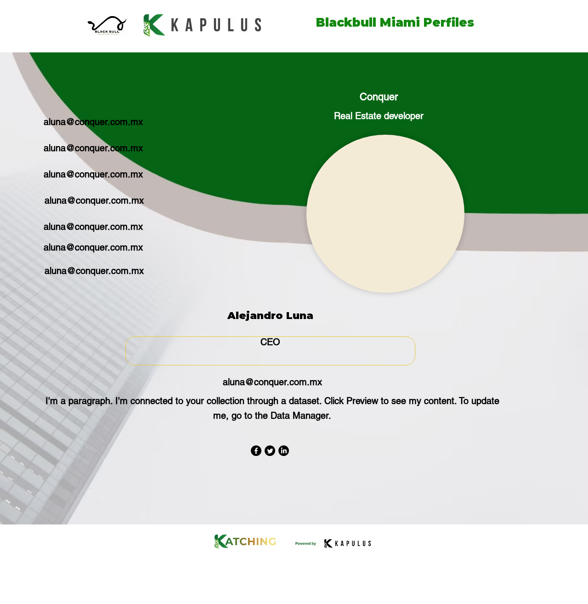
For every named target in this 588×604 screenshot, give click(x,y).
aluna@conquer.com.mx (93, 121)
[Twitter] (270, 450)
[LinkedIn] (283, 450)
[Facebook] (256, 450)
